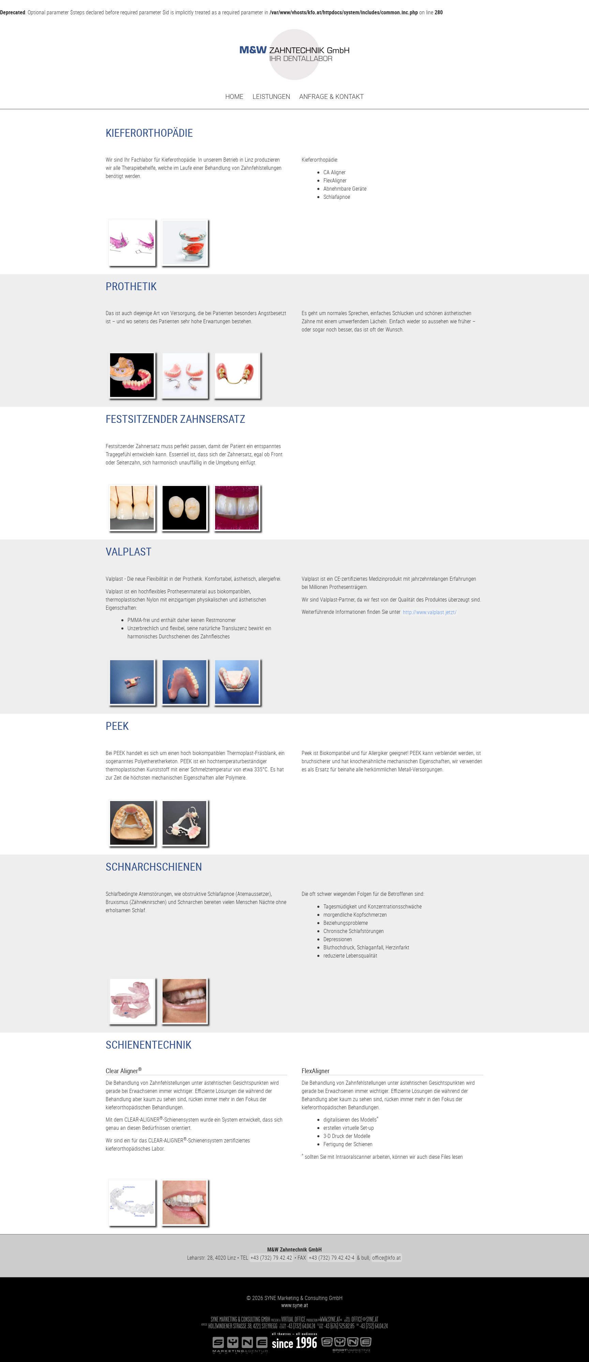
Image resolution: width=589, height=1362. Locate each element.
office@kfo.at (386, 1257)
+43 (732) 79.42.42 (271, 1257)
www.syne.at (294, 1305)
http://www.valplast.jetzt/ (430, 612)
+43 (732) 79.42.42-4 (331, 1257)
